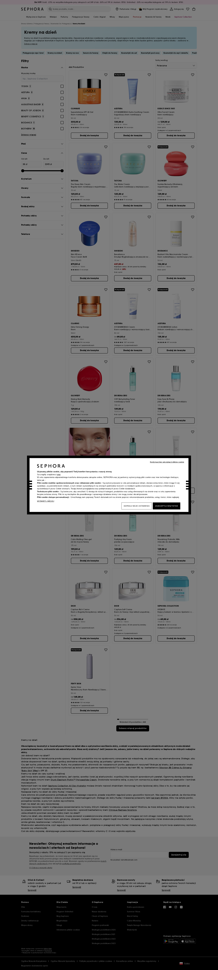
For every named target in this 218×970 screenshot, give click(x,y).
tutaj (58, 474)
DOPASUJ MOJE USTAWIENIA (136, 506)
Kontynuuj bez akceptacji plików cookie (167, 462)
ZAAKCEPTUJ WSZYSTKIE (166, 506)
